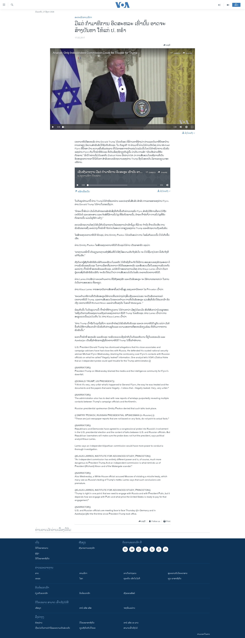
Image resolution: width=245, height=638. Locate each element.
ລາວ (37, 573)
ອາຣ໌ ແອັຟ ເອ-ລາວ (131, 622)
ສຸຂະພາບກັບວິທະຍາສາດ (177, 573)
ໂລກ (81, 578)
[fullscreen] (192, 127)
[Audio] (219, 5)
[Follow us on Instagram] (138, 549)
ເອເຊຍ (37, 578)
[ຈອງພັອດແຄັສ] (165, 549)
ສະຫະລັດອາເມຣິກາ (83, 17)
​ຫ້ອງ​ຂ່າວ (38, 622)
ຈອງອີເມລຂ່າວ (129, 608)
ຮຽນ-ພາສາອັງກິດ (174, 578)
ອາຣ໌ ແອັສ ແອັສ (85, 608)
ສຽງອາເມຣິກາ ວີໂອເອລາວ (90, 175)
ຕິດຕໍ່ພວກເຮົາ (84, 593)
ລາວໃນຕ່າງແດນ (130, 573)
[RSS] (152, 549)
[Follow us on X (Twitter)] (145, 549)
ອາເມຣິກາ (83, 573)
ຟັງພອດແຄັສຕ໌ (129, 593)
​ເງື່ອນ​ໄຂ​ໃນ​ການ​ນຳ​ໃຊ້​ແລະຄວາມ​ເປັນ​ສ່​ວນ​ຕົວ (52, 628)
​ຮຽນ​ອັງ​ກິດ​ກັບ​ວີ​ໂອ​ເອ (87, 628)
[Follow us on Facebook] (125, 549)
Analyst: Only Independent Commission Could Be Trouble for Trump (95, 53)
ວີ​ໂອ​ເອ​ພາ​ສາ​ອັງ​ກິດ (86, 622)
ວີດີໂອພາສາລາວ (41, 548)
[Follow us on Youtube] (132, 549)
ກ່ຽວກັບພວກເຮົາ (41, 593)
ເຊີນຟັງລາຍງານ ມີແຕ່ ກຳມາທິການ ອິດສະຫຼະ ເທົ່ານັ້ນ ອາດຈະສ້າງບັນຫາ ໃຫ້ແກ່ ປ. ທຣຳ (126, 172)
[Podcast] (158, 549)
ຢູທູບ (37, 553)
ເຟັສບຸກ (38, 608)
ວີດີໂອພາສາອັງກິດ (42, 558)
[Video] (228, 5)
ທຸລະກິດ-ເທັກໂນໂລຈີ (132, 578)
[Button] (166, 45)
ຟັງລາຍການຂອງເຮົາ (87, 548)
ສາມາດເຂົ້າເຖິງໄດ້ (131, 628)
